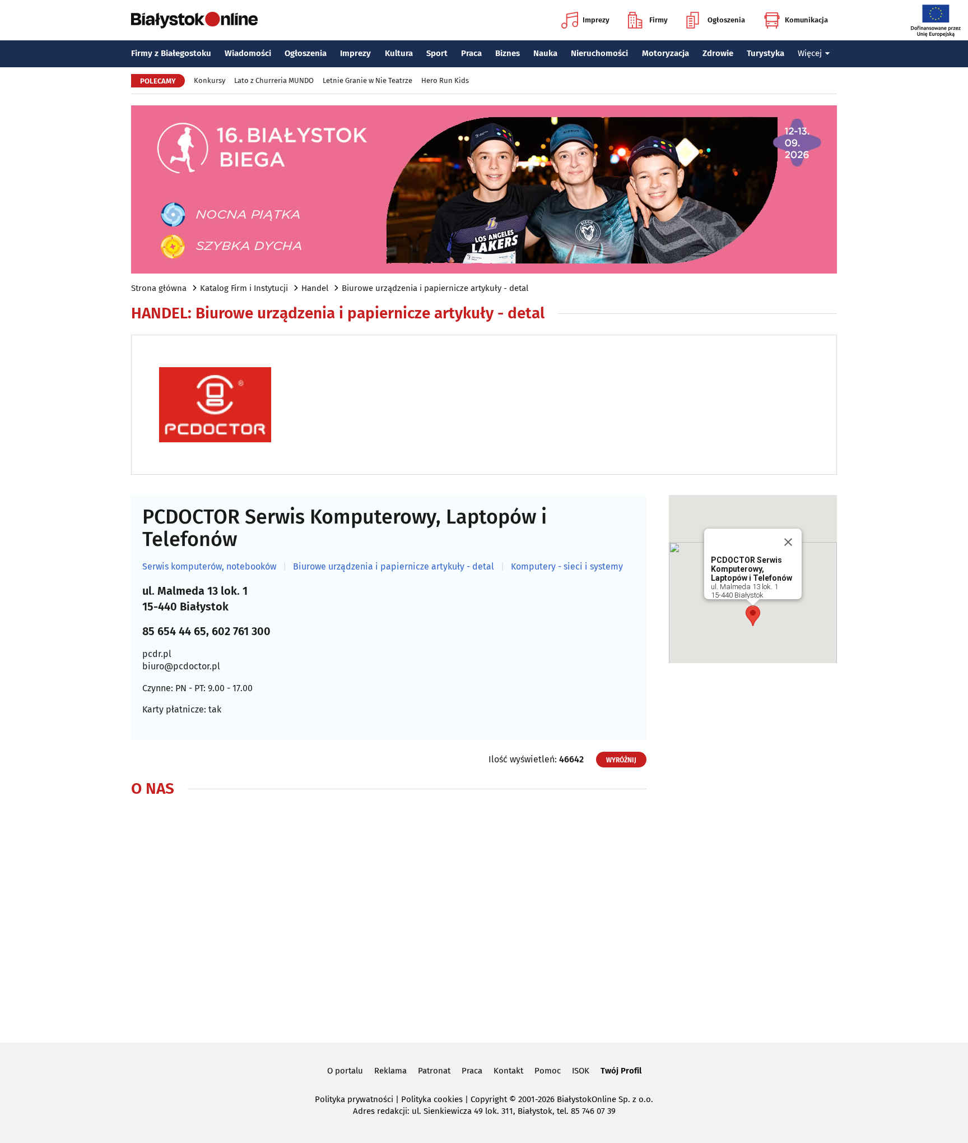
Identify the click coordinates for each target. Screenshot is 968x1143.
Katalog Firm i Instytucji (244, 288)
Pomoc (547, 1071)
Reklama (390, 1071)
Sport (437, 53)
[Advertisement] (753, 848)
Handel (314, 288)
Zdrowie (717, 53)
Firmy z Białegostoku (171, 53)
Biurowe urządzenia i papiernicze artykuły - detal (435, 288)
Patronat (434, 1071)
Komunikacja (806, 20)
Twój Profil (621, 1071)
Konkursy (209, 80)
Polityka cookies (432, 1099)
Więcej (810, 53)
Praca (471, 53)
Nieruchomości (599, 53)
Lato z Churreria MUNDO (274, 80)
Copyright (489, 1099)
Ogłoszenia (726, 20)
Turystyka (765, 53)
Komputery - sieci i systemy (567, 567)
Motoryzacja (665, 53)
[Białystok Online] (194, 20)
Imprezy (596, 20)
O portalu (345, 1071)
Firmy (658, 20)
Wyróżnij (621, 760)
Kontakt (508, 1071)
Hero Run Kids (445, 80)
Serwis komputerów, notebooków (209, 567)
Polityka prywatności (354, 1099)
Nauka (545, 53)
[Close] (788, 542)
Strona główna (159, 288)
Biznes (507, 53)
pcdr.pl (156, 654)
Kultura (399, 53)
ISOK (580, 1071)
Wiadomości (248, 53)
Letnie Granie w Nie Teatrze (367, 80)
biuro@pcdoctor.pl (181, 666)
